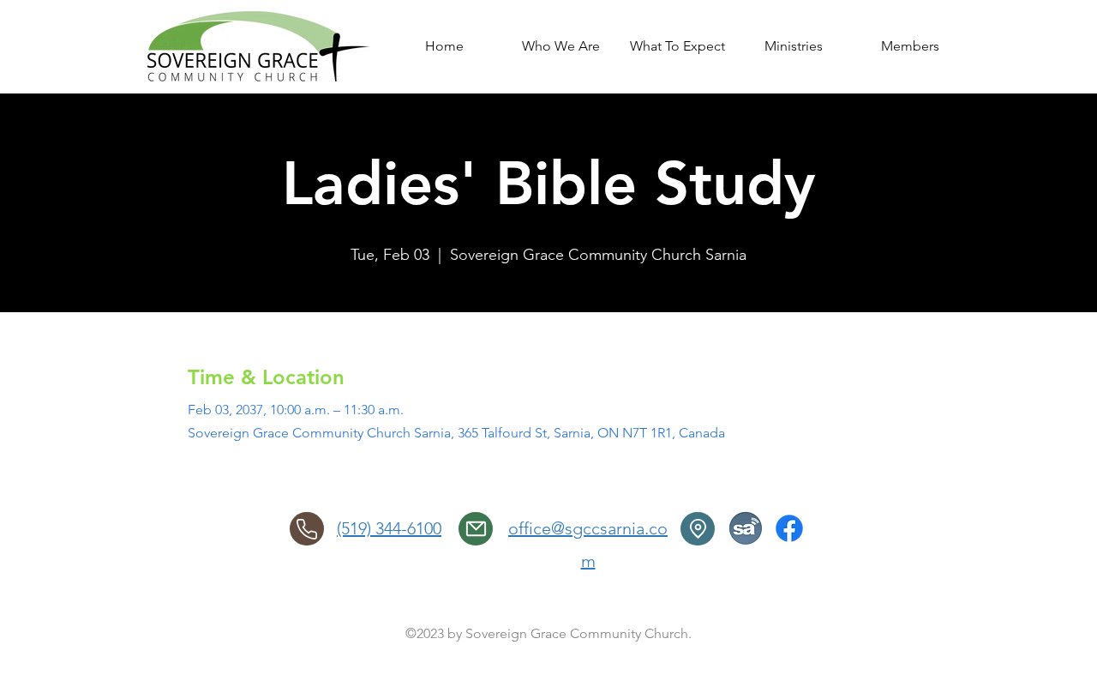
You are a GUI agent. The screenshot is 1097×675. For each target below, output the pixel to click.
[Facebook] (789, 528)
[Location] (697, 528)
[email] (476, 528)
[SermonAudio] (746, 528)
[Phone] (307, 528)
